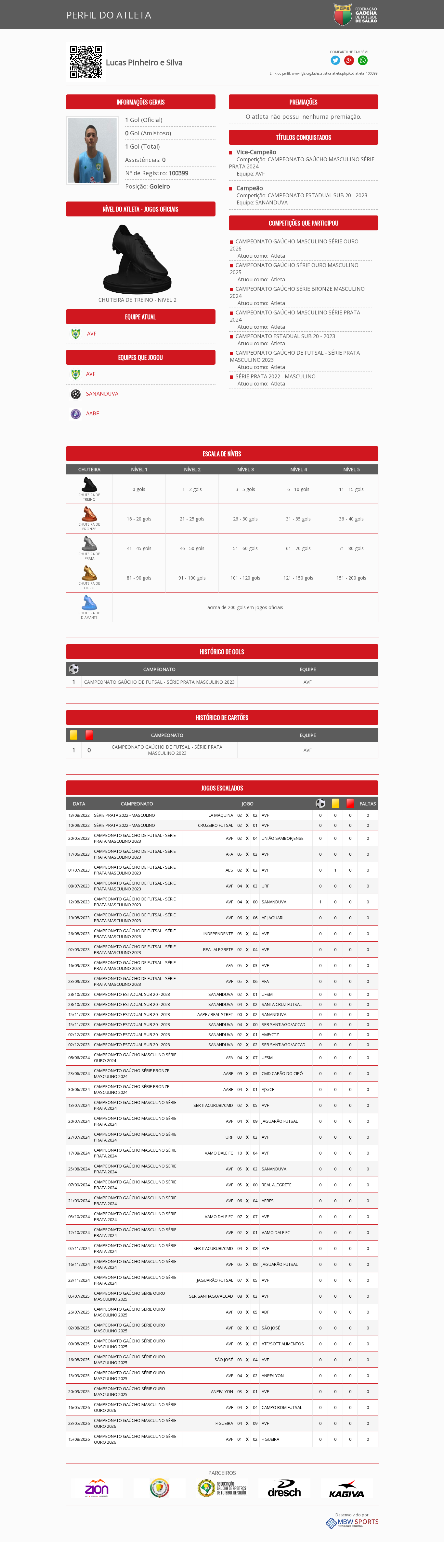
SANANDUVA (102, 393)
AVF (91, 333)
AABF (92, 413)
